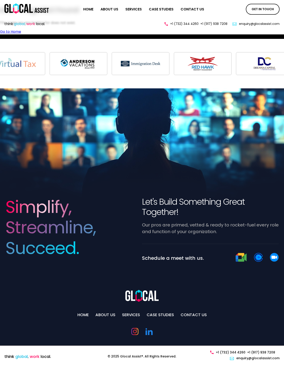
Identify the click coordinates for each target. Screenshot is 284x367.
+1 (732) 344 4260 (184, 24)
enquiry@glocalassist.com (259, 24)
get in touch (263, 9)
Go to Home (10, 31)
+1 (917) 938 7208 (213, 24)
